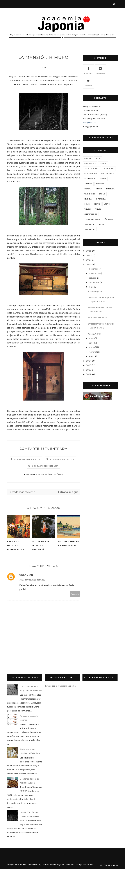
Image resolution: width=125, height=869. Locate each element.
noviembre (94, 273)
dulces (87, 204)
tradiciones (89, 194)
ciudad (102, 194)
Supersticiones (90, 214)
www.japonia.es (89, 123)
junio (91, 286)
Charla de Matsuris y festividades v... (16, 545)
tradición (100, 184)
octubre (92, 277)
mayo (91, 338)
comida (103, 164)
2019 (88, 259)
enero (91, 356)
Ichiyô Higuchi (95, 291)
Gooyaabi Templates (65, 864)
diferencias (101, 199)
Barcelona (110, 189)
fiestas (97, 204)
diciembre (93, 268)
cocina (103, 179)
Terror (60, 474)
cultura (87, 159)
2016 (88, 365)
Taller (98, 209)
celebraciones (107, 174)
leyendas (52, 474)
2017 (88, 360)
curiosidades (90, 164)
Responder (75, 594)
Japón (97, 159)
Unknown (26, 574)
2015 (88, 369)
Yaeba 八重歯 (94, 333)
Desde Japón (109, 169)
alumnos (88, 184)
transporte (89, 224)
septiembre (94, 282)
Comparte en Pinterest (45, 466)
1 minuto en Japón (92, 219)
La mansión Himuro (97, 317)
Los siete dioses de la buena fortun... (68, 543)
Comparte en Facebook (27, 459)
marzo (92, 347)
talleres (87, 209)
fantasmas (42, 474)
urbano (107, 204)
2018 (88, 264)
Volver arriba (108, 865)
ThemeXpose (33, 864)
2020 (88, 255)
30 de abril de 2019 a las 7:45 (32, 579)
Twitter (88, 85)
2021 (88, 250)
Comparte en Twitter (62, 459)
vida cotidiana (90, 174)
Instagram (100, 73)
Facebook (88, 73)
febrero (92, 351)
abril (91, 342)
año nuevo (108, 219)
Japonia (99, 189)
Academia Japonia (92, 169)
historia (87, 189)
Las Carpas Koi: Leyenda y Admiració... (41, 545)
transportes (89, 229)
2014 (88, 374)
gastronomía (90, 179)
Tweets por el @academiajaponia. (60, 685)
